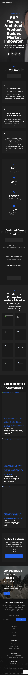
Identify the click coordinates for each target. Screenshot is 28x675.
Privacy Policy (13, 644)
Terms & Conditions (14, 648)
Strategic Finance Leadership (17, 425)
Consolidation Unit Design (9, 465)
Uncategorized (7, 426)
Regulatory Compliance (9, 471)
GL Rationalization (14, 421)
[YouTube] (15, 663)
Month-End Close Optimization (10, 469)
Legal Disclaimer (14, 643)
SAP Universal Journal (18, 518)
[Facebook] (10, 663)
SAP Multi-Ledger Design (17, 517)
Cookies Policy (14, 646)
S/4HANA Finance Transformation (11, 423)
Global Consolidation (9, 513)
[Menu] (25, 2)
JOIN (21, 619)
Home (14, 628)
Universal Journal (8, 474)
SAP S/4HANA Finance (8, 518)
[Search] (22, 2)
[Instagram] (13, 663)
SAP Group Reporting (15, 473)
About (14, 630)
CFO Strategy (7, 418)
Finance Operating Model (9, 420)
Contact (14, 635)
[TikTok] (17, 663)
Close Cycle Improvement (15, 418)
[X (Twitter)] (12, 663)
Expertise (14, 632)
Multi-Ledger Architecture (17, 470)
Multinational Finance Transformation (12, 422)
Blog (14, 634)
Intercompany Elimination (17, 467)
